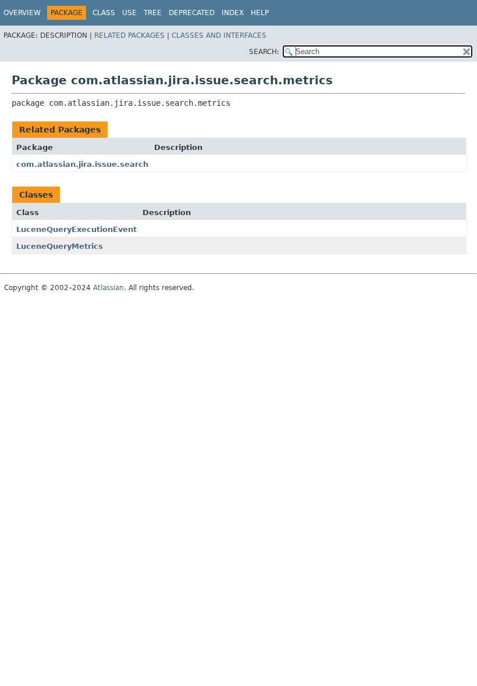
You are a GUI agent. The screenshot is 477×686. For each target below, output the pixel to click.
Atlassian (108, 288)
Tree (153, 13)
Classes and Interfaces (219, 35)
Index (233, 13)
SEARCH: (264, 52)
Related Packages (129, 35)
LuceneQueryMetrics (59, 246)
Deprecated (192, 13)
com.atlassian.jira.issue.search (82, 164)
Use (129, 13)
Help (260, 13)
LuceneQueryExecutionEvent (76, 229)
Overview (22, 13)
